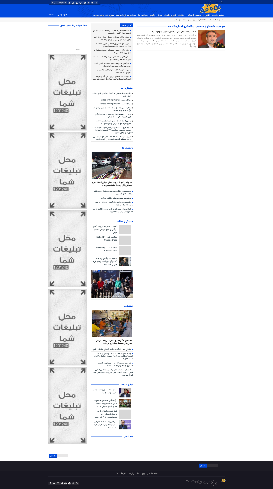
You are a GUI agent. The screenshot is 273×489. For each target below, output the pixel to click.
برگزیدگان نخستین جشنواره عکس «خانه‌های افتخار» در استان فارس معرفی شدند (105, 403)
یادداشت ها (143, 15)
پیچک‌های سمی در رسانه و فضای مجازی (116, 198)
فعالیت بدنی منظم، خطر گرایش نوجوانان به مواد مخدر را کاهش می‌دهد (114, 203)
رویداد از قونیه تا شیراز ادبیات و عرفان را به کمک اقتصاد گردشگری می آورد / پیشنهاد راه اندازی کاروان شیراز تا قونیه (113, 356)
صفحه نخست (218, 15)
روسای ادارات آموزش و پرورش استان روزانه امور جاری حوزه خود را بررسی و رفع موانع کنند (112, 38)
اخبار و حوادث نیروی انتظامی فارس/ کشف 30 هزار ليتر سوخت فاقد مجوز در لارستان (113, 45)
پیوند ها (141, 473)
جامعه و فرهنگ (194, 15)
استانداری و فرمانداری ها (126, 15)
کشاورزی (206, 15)
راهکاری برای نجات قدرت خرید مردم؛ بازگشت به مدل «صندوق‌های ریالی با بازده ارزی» (112, 210)
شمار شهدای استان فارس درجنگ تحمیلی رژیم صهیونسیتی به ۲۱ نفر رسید (106, 414)
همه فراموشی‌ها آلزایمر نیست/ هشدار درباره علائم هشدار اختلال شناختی (113, 192)
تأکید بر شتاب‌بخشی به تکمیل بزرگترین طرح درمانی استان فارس (111, 95)
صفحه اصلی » (202, 19)
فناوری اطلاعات (170, 15)
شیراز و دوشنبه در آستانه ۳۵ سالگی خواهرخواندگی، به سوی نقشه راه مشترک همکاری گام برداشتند (112, 138)
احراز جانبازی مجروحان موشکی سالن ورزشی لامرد (104, 391)
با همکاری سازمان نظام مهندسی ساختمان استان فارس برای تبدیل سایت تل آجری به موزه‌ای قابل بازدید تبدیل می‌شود (112, 373)
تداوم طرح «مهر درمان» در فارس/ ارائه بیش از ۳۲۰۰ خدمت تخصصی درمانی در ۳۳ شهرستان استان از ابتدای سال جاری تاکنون (112, 130)
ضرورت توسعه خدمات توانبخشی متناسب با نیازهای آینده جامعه (114, 71)
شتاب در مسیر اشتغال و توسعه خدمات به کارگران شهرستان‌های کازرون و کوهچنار (112, 32)
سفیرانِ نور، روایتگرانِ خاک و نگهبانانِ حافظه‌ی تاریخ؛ (112, 349)
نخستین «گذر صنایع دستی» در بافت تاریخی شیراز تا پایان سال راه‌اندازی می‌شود (114, 342)
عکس (152, 15)
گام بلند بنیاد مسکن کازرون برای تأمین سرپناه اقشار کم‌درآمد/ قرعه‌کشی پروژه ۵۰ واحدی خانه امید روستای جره (112, 79)
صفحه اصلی (219, 2)
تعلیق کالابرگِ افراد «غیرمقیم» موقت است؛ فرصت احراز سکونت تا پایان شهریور (112, 58)
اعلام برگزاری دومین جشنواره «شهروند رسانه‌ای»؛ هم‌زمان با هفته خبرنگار (112, 51)
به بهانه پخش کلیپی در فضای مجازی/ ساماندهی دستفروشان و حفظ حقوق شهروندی (112, 184)
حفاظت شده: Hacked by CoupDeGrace (115, 100)
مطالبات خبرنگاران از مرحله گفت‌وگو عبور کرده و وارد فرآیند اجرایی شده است (112, 109)
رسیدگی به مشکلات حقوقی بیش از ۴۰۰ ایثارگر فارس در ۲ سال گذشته (105, 424)
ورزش (159, 15)
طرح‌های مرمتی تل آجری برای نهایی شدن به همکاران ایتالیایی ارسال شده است (115, 364)
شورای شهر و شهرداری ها (103, 15)
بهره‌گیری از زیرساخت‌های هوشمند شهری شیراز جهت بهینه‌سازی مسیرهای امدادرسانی (112, 65)
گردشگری (128, 306)
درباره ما (131, 473)
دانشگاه (181, 15)
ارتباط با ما (208, 2)
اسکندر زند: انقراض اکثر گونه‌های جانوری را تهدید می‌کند (173, 31)
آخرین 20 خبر (126, 25)
